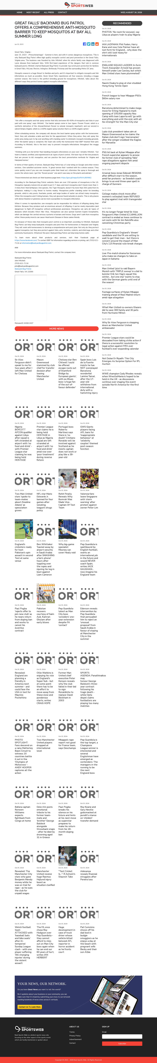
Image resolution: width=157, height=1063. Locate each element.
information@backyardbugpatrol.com (36, 243)
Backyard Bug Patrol (23, 269)
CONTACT (62, 12)
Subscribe (122, 1043)
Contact (72, 1043)
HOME (19, 12)
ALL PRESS (49, 12)
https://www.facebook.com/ (26, 240)
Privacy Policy (74, 1035)
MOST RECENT (33, 12)
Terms (72, 1032)
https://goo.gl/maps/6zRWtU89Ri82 (76, 177)
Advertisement (75, 1039)
